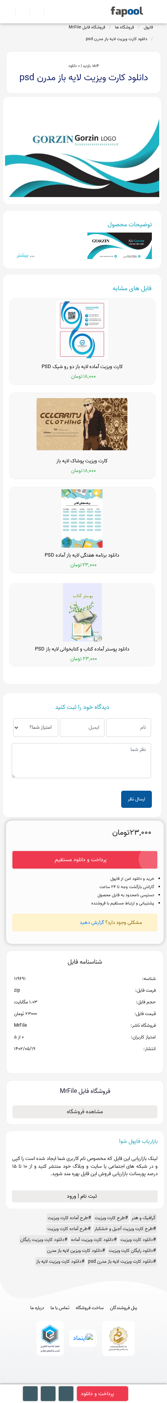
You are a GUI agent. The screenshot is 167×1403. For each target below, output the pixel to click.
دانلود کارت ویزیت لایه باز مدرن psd (116, 38)
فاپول (148, 27)
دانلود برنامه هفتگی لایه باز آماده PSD (82, 555)
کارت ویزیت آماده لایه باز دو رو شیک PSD (82, 367)
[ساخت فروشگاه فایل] (33, 12)
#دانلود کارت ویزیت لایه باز (60, 1261)
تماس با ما (60, 1307)
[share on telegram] (74, 1061)
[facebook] (55, 1381)
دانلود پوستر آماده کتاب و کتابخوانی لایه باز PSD (82, 649)
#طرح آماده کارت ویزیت (69, 1217)
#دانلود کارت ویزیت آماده (94, 1239)
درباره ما (37, 1307)
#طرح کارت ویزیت (111, 1217)
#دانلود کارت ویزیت (138, 1239)
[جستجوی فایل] (48, 12)
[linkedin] (112, 1381)
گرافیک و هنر (144, 1217)
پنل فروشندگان (123, 1307)
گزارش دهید (92, 922)
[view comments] (94, 1061)
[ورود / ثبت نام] (19, 12)
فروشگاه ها (124, 27)
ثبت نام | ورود (83, 1196)
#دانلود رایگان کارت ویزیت (132, 1250)
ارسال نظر (136, 799)
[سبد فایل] (9, 12)
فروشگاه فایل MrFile (87, 27)
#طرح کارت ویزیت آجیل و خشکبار (125, 1228)
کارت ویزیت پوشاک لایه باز (82, 461)
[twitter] (98, 1381)
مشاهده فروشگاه (85, 1111)
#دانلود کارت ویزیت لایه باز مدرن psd (122, 1261)
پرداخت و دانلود (97, 1393)
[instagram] (84, 1381)
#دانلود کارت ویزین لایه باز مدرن (76, 1250)
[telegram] (69, 1381)
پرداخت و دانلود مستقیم (81, 859)
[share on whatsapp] (84, 1061)
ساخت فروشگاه (90, 1307)
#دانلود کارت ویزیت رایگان (43, 1239)
